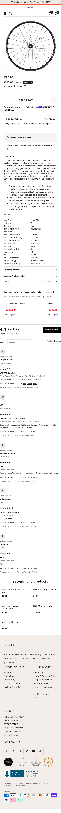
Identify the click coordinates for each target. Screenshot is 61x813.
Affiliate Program (11, 734)
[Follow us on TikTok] (40, 751)
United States (18, 783)
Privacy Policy (10, 676)
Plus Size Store (19, 786)
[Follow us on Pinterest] (26, 751)
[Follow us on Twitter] (13, 751)
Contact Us (38, 672)
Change (52, 119)
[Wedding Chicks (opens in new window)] (8, 762)
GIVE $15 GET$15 (11, 724)
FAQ (35, 690)
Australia (7, 786)
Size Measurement (41, 694)
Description (9, 156)
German (52, 783)
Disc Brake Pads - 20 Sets (14, 304)
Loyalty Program (11, 720)
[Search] (10, 13)
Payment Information (42, 687)
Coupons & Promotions (14, 727)
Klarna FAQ (38, 697)
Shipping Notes (11, 269)
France (43, 783)
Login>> (12, 314)
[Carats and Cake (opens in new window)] (22, 762)
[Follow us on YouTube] (33, 751)
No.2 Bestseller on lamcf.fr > (16, 86)
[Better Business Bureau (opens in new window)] (22, 773)
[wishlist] (49, 13)
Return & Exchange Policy (44, 676)
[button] (53, 100)
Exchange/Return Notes (14, 275)
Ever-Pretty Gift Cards (13, 731)
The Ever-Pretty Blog (13, 687)
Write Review (51, 330)
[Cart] (55, 13)
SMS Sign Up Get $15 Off (14, 717)
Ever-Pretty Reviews (12, 683)
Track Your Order (40, 683)
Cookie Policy (9, 679)
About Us (8, 672)
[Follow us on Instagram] (20, 751)
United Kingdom (32, 783)
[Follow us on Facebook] (7, 751)
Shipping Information (42, 679)
